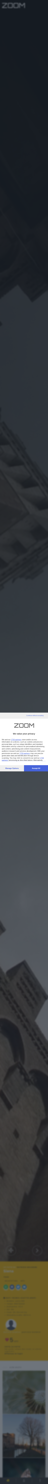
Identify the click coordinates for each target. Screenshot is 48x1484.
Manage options (12, 768)
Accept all (36, 768)
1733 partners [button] (16, 740)
